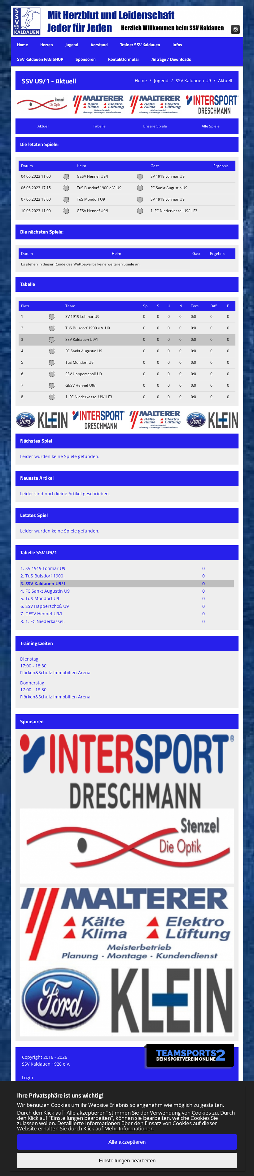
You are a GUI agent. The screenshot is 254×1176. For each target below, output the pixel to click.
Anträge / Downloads (171, 59)
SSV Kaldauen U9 (193, 80)
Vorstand (99, 44)
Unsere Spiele (155, 126)
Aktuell (225, 80)
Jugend (71, 44)
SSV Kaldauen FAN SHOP (40, 59)
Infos (177, 44)
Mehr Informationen (129, 1128)
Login (27, 1077)
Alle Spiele (211, 126)
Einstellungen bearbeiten (127, 1161)
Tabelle (99, 126)
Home (22, 44)
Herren (46, 44)
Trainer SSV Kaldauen (140, 44)
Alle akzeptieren (127, 1142)
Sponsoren (86, 59)
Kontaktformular (123, 59)
